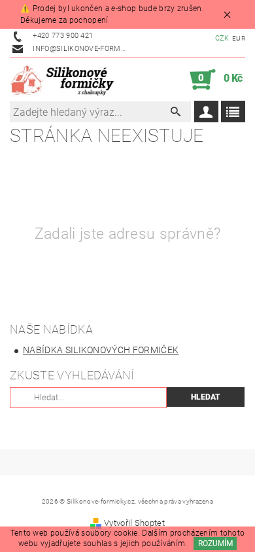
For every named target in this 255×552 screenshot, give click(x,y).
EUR (238, 38)
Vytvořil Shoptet (134, 523)
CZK (222, 38)
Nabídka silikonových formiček (100, 350)
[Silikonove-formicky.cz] (65, 80)
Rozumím (215, 543)
